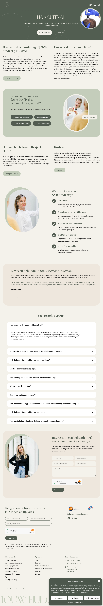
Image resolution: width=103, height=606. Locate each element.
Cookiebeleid (70, 602)
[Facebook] (68, 518)
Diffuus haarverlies (42, 123)
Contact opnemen (11, 560)
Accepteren (59, 598)
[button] (99, 581)
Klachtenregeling (11, 571)
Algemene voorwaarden (13, 577)
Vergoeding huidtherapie (43, 568)
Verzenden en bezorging (13, 563)
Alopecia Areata (42, 117)
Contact (37, 574)
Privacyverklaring (79, 602)
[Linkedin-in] (75, 518)
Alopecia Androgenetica (21, 117)
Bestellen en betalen (12, 568)
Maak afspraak (44, 33)
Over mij (38, 563)
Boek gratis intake (11, 78)
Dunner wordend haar (21, 123)
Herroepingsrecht (11, 566)
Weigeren (75, 598)
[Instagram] (72, 518)
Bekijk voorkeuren (92, 598)
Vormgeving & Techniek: (15, 588)
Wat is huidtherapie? (42, 566)
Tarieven (60, 33)
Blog (36, 560)
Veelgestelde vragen (12, 574)
